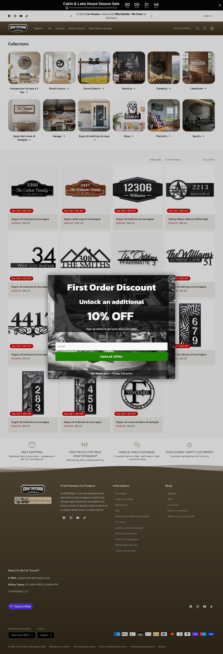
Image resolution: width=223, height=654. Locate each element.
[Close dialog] (171, 279)
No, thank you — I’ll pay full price (111, 373)
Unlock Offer (111, 356)
